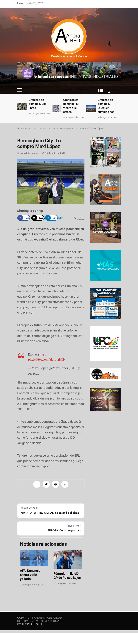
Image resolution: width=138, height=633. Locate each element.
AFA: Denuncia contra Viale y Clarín (30, 575)
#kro (43, 354)
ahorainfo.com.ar (29, 153)
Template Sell (32, 624)
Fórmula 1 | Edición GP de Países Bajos (67, 576)
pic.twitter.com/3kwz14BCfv (47, 359)
